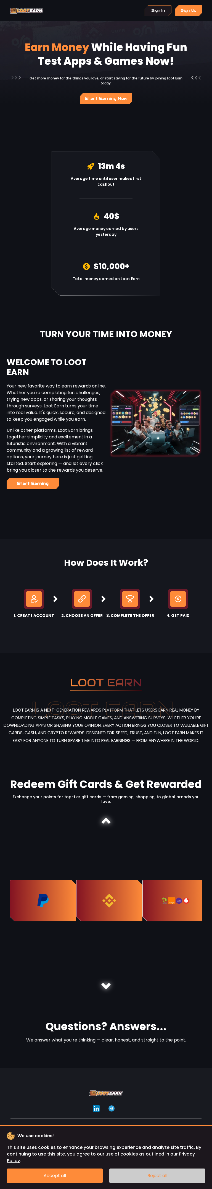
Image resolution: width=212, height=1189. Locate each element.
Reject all (157, 1175)
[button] (106, 820)
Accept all (55, 1175)
